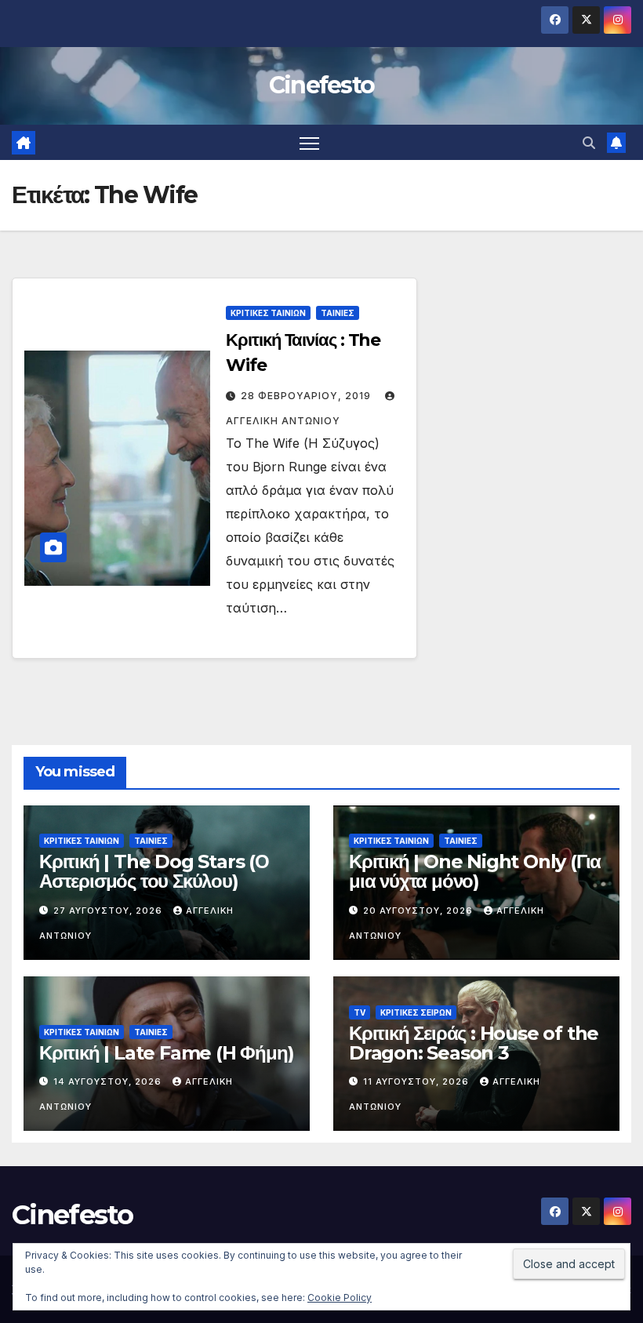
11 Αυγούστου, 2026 (417, 1081)
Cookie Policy (339, 1297)
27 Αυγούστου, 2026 (109, 910)
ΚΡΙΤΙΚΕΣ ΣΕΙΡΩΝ (416, 1012)
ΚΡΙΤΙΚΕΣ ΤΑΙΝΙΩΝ (268, 313)
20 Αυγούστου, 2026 (419, 910)
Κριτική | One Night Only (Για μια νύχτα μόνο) (475, 871)
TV (359, 1012)
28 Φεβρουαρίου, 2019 (307, 396)
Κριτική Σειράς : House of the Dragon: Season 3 (473, 1043)
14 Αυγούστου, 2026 (109, 1081)
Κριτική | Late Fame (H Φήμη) (166, 1052)
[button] (589, 143)
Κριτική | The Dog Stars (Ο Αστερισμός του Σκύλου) (154, 871)
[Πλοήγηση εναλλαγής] (309, 142)
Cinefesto (322, 85)
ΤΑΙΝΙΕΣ (337, 313)
